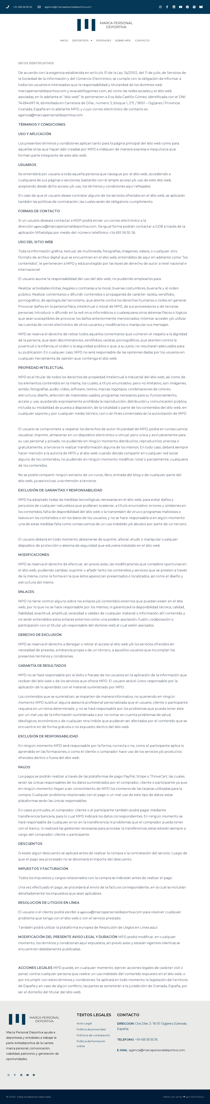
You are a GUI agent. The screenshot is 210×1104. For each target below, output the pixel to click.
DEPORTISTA (80, 40)
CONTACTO (142, 40)
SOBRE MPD (123, 40)
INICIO (64, 40)
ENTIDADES (103, 40)
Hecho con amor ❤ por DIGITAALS (183, 1096)
